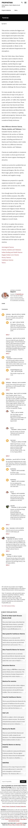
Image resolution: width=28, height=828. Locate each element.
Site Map (23, 825)
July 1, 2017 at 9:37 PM (16, 371)
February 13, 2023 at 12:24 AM (14, 556)
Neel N (12, 411)
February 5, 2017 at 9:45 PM (19, 382)
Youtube (18, 806)
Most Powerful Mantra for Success (14, 649)
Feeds (3, 806)
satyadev (12, 505)
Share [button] (3, 303)
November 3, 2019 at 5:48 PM (17, 528)
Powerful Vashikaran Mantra (12, 697)
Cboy (7, 528)
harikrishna (9, 459)
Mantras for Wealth (9, 729)
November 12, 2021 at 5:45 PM (18, 507)
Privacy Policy (11, 825)
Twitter (8, 806)
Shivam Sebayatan (10, 537)
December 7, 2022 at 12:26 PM (18, 429)
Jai (10, 322)
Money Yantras (6, 257)
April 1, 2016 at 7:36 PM (18, 322)
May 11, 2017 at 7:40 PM (17, 412)
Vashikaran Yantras (7, 260)
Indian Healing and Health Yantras (12, 252)
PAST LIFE (6, 713)
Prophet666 (7, 2)
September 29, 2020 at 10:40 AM (15, 539)
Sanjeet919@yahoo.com (16, 369)
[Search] (22, 2)
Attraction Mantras (9, 665)
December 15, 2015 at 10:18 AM (14, 358)
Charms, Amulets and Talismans (11, 250)
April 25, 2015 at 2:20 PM (19, 338)
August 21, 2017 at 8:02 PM (18, 493)
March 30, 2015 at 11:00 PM (18, 314)
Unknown (8, 314)
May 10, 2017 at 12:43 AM (20, 393)
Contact (18, 825)
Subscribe (23, 806)
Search (23, 781)
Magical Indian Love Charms (10, 255)
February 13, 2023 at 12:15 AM (18, 441)
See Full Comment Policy (8, 606)
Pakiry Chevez (9, 393)
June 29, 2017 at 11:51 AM (19, 459)
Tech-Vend (13, 440)
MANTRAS (6, 763)
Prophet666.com (19, 294)
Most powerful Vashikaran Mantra (14, 634)
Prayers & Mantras (6, 10)
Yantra (4, 262)
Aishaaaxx (8, 382)
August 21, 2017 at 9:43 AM (18, 481)
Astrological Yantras (8, 247)
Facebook (12, 806)
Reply (7, 335)
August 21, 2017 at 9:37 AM (18, 470)
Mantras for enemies (9, 681)
